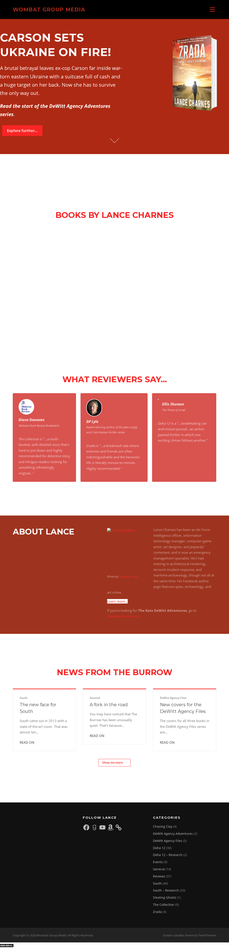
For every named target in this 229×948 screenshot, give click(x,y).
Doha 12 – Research (167, 855)
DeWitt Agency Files (173, 698)
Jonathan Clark (128, 576)
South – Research (166, 890)
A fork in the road (109, 704)
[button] (29, 254)
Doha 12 (159, 848)
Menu (212, 9)
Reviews (159, 876)
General (95, 698)
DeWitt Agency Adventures (173, 833)
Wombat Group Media (49, 9)
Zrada (157, 912)
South (24, 698)
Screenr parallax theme (178, 935)
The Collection (163, 904)
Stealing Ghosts (164, 897)
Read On (27, 742)
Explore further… (22, 130)
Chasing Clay (162, 826)
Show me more (112, 762)
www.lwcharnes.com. (123, 616)
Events (158, 862)
